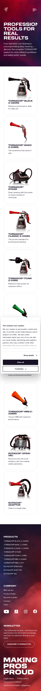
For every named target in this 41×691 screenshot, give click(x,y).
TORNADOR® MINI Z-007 (14, 563)
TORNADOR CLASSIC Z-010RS (16, 548)
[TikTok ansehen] (16, 611)
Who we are (8, 590)
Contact (7, 601)
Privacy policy (22, 678)
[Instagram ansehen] (26, 611)
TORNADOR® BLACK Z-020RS (16, 541)
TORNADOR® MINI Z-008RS (15, 559)
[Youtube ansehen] (6, 611)
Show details (29, 355)
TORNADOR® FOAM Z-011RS (15, 556)
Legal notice (9, 678)
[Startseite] (6, 9)
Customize (19, 369)
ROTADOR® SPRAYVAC (13, 566)
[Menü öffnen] (34, 10)
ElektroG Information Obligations (17, 685)
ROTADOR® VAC (10, 574)
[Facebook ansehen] (35, 611)
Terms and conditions (12, 682)
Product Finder (10, 594)
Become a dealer (10, 597)
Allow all (20, 362)
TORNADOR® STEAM (12, 552)
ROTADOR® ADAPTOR (13, 570)
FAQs (6, 605)
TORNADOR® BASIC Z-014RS (15, 545)
